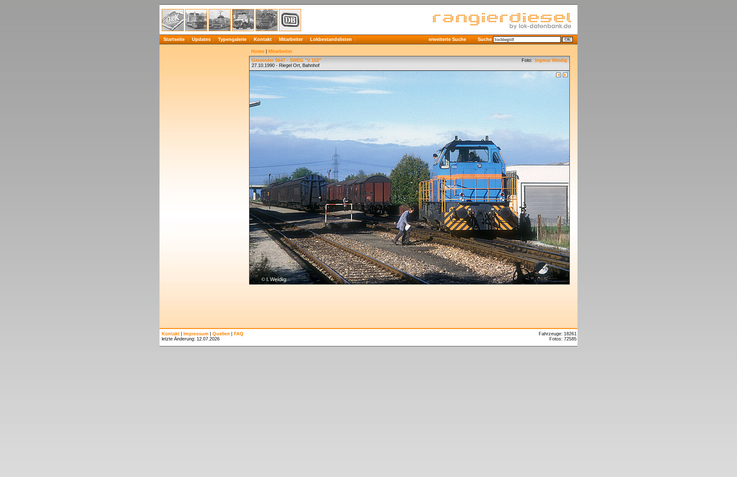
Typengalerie (232, 39)
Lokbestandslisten (331, 39)
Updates (201, 39)
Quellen (221, 333)
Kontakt (263, 39)
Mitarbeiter (291, 39)
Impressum (196, 333)
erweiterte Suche (447, 39)
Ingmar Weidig (550, 60)
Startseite (174, 39)
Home (257, 51)
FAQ (239, 333)
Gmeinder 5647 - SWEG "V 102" (286, 60)
